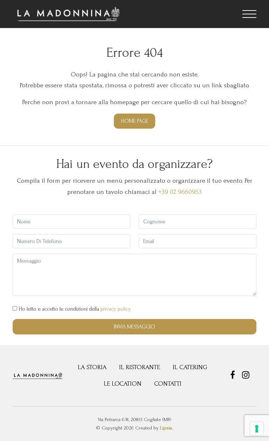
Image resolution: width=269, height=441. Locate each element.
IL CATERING (190, 367)
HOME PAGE (134, 121)
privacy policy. (116, 309)
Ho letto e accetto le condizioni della (74, 309)
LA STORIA (92, 367)
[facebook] (233, 376)
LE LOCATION (123, 383)
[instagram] (245, 376)
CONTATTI (167, 383)
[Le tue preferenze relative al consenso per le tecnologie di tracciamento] (256, 428)
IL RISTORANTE (139, 367)
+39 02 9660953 (180, 192)
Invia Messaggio (134, 327)
